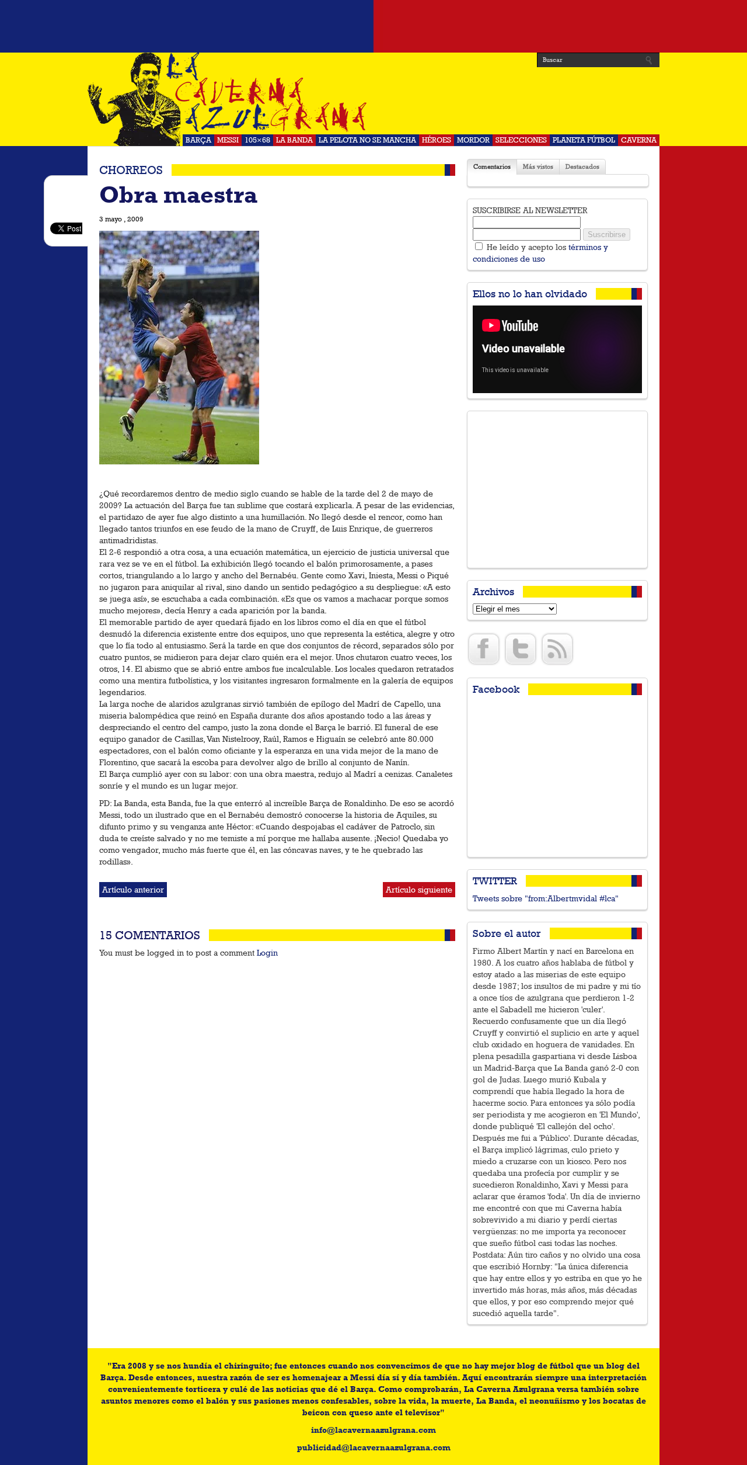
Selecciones (521, 140)
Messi (228, 140)
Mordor (473, 140)
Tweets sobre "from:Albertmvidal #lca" (546, 898)
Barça (198, 140)
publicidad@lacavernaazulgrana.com (374, 1447)
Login (267, 952)
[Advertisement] (373, 26)
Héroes (436, 140)
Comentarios (492, 167)
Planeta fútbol (584, 140)
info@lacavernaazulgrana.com (373, 1430)
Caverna (639, 140)
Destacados (582, 167)
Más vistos (538, 167)
